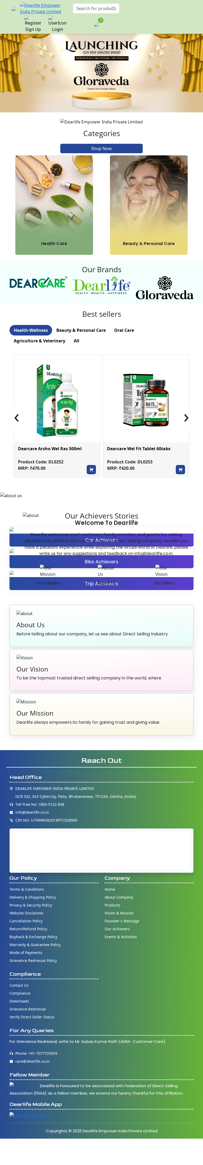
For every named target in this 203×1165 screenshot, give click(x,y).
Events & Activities (121, 936)
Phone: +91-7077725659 (36, 1053)
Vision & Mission (119, 912)
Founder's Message (122, 920)
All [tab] (76, 341)
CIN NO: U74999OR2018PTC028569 (46, 820)
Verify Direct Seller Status (32, 1016)
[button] (14, 9)
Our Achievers (117, 928)
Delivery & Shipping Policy (33, 897)
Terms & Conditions (27, 889)
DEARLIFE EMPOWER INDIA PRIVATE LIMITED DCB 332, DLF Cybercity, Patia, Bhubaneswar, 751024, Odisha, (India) (75, 792)
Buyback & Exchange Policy (33, 936)
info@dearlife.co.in (32, 812)
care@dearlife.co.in (32, 1061)
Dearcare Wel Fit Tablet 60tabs (138, 449)
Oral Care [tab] (124, 330)
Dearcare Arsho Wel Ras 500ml (50, 449)
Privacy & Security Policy (31, 905)
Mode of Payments (26, 952)
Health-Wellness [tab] (31, 330)
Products (112, 905)
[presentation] (17, 417)
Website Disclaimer (27, 912)
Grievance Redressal (28, 1008)
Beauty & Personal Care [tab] (81, 330)
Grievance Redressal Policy (33, 960)
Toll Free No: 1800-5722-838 (39, 804)
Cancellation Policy (26, 920)
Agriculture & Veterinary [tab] (39, 341)
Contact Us (19, 985)
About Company (119, 897)
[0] (96, 23)
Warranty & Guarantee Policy (35, 944)
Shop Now (101, 148)
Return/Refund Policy (28, 928)
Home (110, 889)
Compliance (20, 993)
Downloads (19, 1001)
